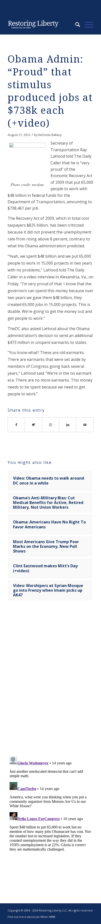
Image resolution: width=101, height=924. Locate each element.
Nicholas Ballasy (50, 135)
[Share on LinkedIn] (67, 425)
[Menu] (86, 24)
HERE (52, 917)
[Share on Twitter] (33, 425)
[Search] (75, 24)
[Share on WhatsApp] (50, 425)
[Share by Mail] (84, 425)
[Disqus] (50, 681)
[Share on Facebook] (16, 425)
